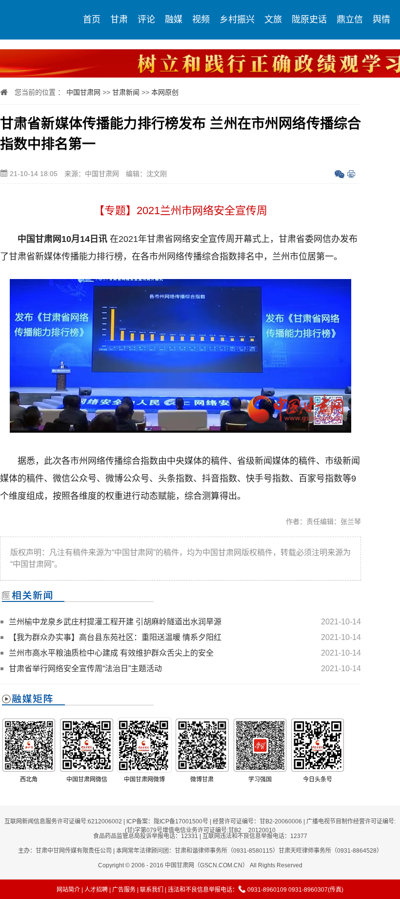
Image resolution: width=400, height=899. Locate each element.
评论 (146, 19)
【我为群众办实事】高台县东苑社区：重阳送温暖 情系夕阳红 (115, 637)
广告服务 (124, 889)
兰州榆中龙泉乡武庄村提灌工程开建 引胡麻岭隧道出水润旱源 (115, 622)
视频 (201, 19)
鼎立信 (350, 19)
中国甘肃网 (83, 92)
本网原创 (165, 92)
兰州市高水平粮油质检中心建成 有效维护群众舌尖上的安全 (111, 653)
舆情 (381, 19)
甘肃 (119, 19)
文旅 (273, 19)
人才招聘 (96, 889)
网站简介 (68, 889)
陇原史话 (309, 19)
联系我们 (151, 889)
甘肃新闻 (126, 92)
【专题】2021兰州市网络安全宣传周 (180, 210)
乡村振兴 (237, 19)
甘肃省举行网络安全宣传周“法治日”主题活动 (85, 668)
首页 (91, 19)
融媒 (173, 19)
